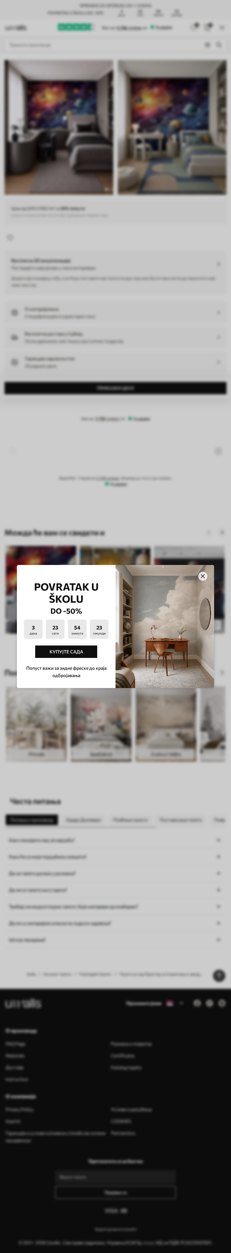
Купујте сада (66, 651)
